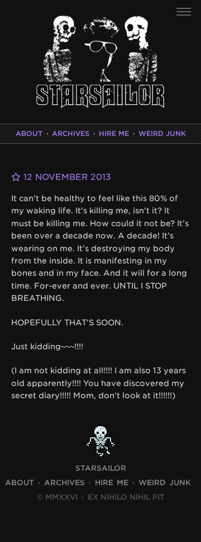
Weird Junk (162, 133)
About (29, 133)
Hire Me (114, 133)
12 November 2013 (66, 177)
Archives (70, 133)
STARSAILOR (100, 468)
